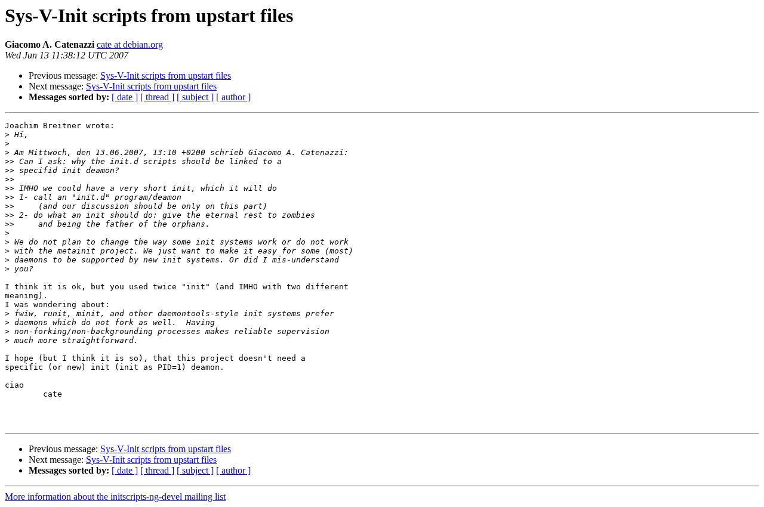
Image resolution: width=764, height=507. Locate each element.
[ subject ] (195, 97)
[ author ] (233, 97)
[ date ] (125, 97)
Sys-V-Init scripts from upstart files (165, 75)
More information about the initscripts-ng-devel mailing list (115, 496)
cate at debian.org (130, 44)
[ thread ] (157, 97)
